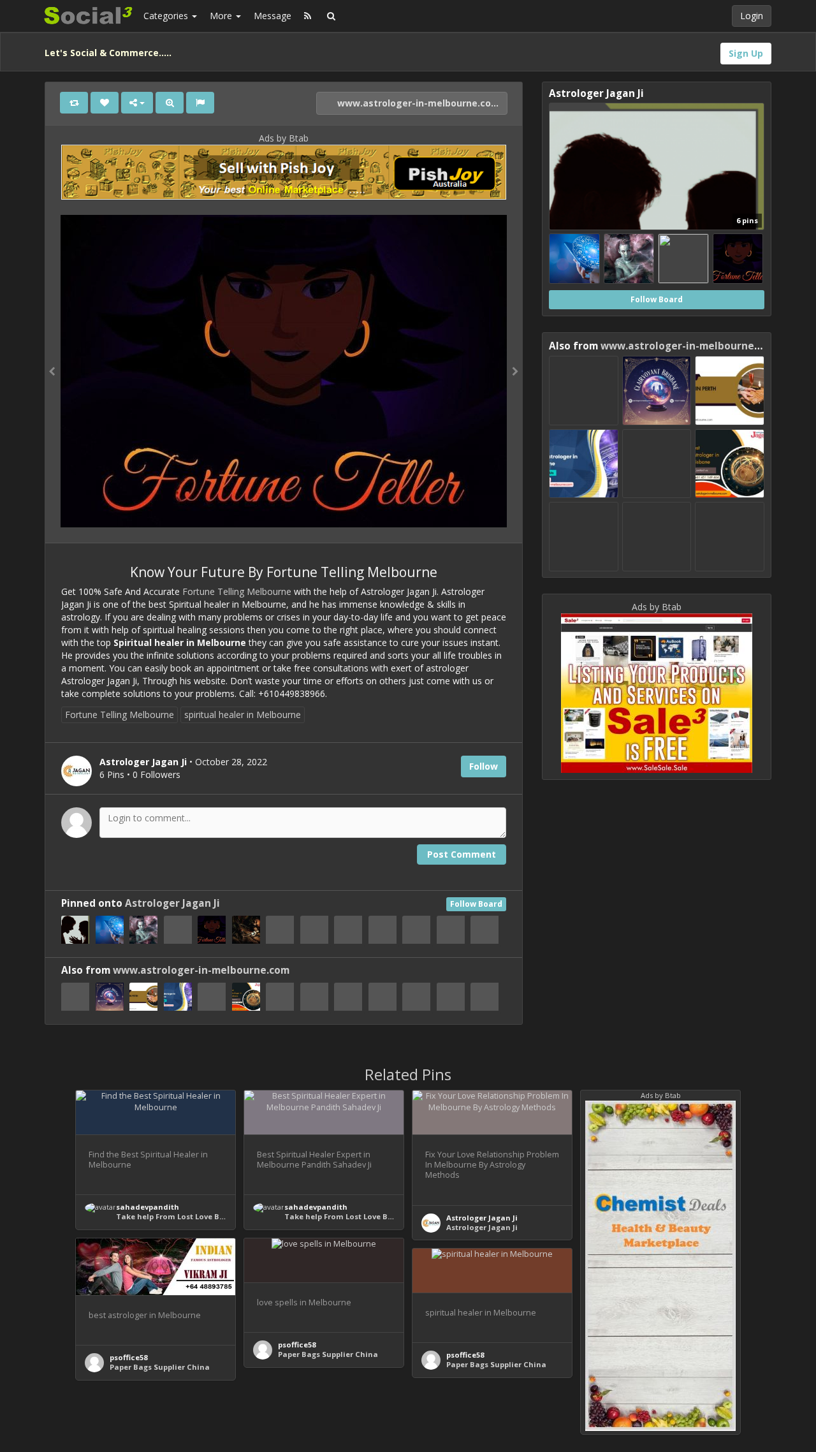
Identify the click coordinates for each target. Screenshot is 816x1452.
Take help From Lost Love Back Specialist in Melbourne (221, 1216)
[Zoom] (170, 103)
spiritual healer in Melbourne (242, 714)
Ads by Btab (284, 138)
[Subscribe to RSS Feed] (307, 16)
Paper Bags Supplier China (160, 1367)
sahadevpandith (147, 1207)
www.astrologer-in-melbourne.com (417, 103)
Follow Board (476, 903)
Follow (483, 766)
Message (272, 16)
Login (751, 16)
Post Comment (461, 854)
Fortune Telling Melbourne (236, 591)
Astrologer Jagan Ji (172, 903)
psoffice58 (128, 1357)
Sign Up (746, 53)
